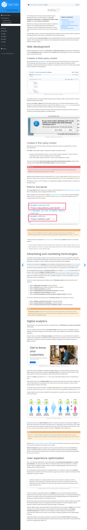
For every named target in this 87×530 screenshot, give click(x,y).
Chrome (5, 31)
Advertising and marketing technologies (69, 25)
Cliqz (4, 42)
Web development (65, 19)
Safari (4, 39)
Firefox (4, 36)
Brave (4, 28)
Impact (3, 24)
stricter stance (48, 239)
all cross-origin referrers (55, 194)
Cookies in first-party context (68, 22)
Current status (6, 15)
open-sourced (10, 53)
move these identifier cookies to (46, 443)
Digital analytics (64, 26)
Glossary (4, 48)
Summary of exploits (7, 22)
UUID (78, 389)
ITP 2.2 (32, 435)
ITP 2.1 (46, 376)
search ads (66, 270)
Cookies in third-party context (68, 21)
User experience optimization (67, 28)
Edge (4, 33)
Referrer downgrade (66, 24)
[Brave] (85, 265)
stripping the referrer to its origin (71, 190)
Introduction (6, 18)
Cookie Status (32, 4)
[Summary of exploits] (22, 265)
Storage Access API (65, 105)
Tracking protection (6, 20)
